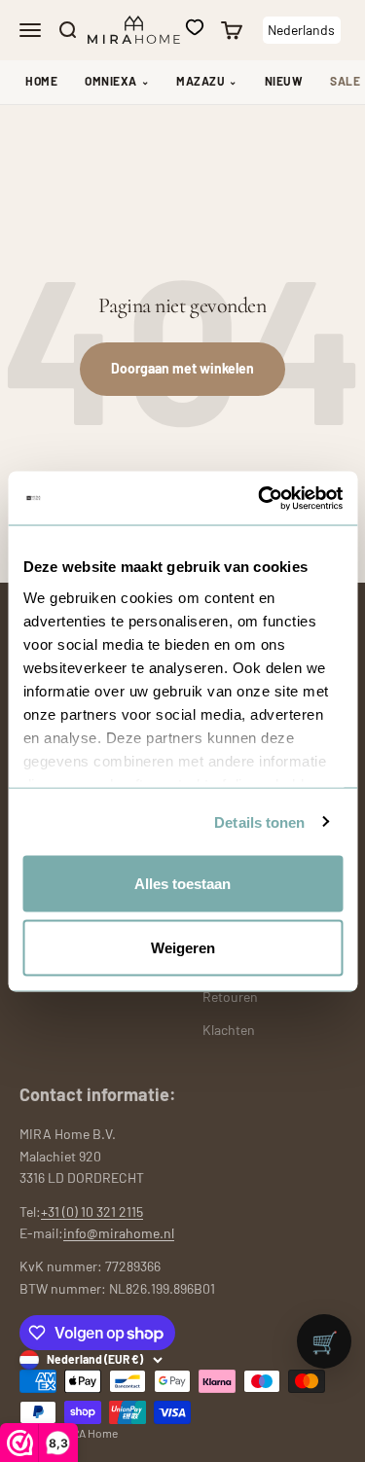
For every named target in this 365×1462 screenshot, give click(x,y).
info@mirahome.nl (118, 1233)
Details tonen (259, 821)
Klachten (228, 1029)
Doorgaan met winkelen (182, 368)
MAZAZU (206, 81)
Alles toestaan (182, 883)
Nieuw (284, 81)
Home (41, 81)
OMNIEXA (117, 81)
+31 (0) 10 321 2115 (92, 1211)
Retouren (230, 996)
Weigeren (183, 947)
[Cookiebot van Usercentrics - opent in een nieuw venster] (260, 498)
